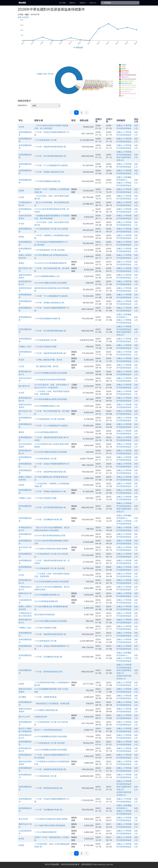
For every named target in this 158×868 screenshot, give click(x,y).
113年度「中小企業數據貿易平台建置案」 (51, 425)
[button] (86, 112)
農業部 (21, 263)
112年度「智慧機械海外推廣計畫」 (49, 657)
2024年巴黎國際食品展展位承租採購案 (50, 373)
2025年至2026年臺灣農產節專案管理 (50, 263)
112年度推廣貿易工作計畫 (45, 641)
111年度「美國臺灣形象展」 (46, 697)
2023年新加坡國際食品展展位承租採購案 (51, 581)
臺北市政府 (23, 819)
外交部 (21, 127)
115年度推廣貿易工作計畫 (45, 140)
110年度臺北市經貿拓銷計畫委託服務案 (51, 819)
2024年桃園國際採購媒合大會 (47, 406)
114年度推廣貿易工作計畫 (45, 340)
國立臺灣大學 (24, 386)
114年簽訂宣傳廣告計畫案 (45, 346)
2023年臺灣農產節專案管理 (46, 601)
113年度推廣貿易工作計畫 (45, 458)
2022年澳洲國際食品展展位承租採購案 (50, 736)
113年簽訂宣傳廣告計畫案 (45, 498)
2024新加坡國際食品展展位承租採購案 (50, 399)
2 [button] (81, 112)
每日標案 (62, 3)
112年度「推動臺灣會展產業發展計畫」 (51, 634)
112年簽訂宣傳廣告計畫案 (45, 628)
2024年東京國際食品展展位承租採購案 (50, 452)
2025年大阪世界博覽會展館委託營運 (49, 535)
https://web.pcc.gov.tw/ (103, 864)
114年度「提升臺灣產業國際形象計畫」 (51, 331)
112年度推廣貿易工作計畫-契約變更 (49, 568)
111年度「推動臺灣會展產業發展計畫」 (51, 769)
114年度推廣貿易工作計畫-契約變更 (49, 250)
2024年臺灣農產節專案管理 (46, 432)
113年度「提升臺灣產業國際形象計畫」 (51, 507)
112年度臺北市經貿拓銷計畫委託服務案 (51, 548)
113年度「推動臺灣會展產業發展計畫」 (51, 472)
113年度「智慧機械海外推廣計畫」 (49, 519)
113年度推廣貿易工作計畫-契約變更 (49, 419)
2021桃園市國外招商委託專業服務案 (49, 825)
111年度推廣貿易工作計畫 (45, 776)
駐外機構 (22, 697)
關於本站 (93, 3)
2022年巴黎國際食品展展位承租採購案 (50, 749)
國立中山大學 (24, 716)
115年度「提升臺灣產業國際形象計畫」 (51, 156)
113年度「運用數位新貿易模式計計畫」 (51, 491)
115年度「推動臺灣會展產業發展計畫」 (51, 146)
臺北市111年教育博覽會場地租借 (48, 730)
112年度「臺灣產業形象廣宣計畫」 (49, 671)
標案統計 (83, 3)
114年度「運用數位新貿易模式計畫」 (50, 302)
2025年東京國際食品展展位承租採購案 (50, 283)
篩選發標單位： (23, 105)
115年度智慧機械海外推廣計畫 (47, 181)
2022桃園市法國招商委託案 (46, 710)
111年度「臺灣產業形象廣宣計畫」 (49, 788)
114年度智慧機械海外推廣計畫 (47, 318)
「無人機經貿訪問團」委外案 (46, 366)
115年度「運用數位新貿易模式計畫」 (50, 172)
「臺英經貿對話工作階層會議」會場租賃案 (51, 703)
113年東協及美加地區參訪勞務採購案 (50, 379)
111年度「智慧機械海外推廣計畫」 (49, 809)
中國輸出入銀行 (25, 346)
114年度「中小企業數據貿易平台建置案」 (51, 296)
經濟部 (21, 190)
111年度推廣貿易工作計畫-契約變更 (49, 743)
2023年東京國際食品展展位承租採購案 (50, 621)
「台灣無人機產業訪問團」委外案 (48, 360)
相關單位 (72, 3)
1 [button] (76, 112)
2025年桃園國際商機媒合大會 (47, 276)
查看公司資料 (23, 17)
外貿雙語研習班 (40, 716)
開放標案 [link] (22, 2)
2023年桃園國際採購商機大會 (47, 595)
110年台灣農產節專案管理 (45, 832)
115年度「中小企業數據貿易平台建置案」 (51, 165)
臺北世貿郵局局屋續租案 (44, 614)
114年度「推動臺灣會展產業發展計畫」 (51, 353)
